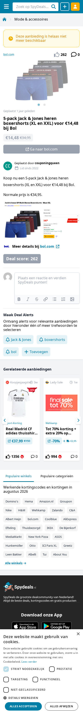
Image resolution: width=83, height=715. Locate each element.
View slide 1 (39, 105)
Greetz (68, 546)
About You (60, 554)
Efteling (10, 528)
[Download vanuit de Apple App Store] (25, 626)
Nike (9, 510)
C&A (72, 510)
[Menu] (6, 6)
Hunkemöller (14, 546)
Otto (32, 546)
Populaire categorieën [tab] (57, 476)
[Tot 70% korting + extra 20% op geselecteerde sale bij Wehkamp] (61, 419)
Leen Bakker (14, 554)
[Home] (4, 19)
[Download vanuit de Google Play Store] (56, 626)
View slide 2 (44, 105)
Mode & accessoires (31, 19)
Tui (44, 554)
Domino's (12, 501)
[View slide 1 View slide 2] (41, 85)
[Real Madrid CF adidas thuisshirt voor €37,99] (22, 419)
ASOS (58, 537)
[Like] (8, 456)
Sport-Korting (14, 423)
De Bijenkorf (67, 528)
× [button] (78, 634)
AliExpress (70, 519)
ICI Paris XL (49, 546)
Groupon (66, 501)
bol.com (8, 54)
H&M (21, 510)
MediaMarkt (14, 537)
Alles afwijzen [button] (61, 706)
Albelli (32, 554)
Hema (29, 501)
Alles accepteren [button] (23, 706)
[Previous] (5, 420)
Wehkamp (51, 423)
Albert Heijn (13, 519)
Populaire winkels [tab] (19, 476)
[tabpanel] (41, 524)
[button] (41, 697)
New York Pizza (38, 537)
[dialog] (41, 672)
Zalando (57, 510)
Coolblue (51, 519)
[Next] (78, 420)
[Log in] (75, 6)
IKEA (50, 528)
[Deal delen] (64, 6)
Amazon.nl (46, 501)
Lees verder (29, 662)
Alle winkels (13, 563)
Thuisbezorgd (31, 528)
